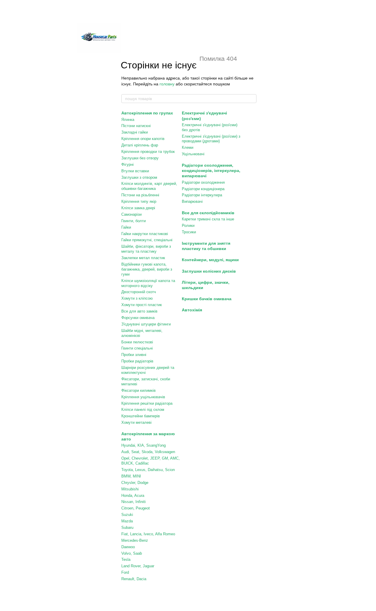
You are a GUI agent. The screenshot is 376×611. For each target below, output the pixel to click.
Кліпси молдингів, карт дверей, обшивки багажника (149, 186)
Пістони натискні (136, 126)
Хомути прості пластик (141, 305)
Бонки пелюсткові (137, 342)
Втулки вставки (135, 171)
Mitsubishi (130, 489)
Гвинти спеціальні (137, 348)
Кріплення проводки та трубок (148, 151)
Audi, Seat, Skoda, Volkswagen (148, 452)
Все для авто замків (139, 311)
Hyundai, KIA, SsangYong (143, 445)
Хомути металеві (136, 422)
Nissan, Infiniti (133, 501)
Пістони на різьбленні (140, 195)
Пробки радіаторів (137, 361)
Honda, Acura (132, 495)
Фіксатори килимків (138, 390)
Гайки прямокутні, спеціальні (146, 240)
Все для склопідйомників (208, 212)
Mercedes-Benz (134, 540)
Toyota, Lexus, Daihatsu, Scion (148, 469)
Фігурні (127, 164)
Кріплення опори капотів (142, 138)
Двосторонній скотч (138, 292)
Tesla (125, 559)
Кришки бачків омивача (206, 298)
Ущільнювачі (193, 154)
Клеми (187, 147)
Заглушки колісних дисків (209, 271)
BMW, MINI (131, 476)
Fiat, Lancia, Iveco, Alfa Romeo (148, 534)
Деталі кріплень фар (139, 145)
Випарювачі (192, 201)
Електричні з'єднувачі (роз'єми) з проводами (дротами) (211, 139)
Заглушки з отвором (139, 177)
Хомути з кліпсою (137, 298)
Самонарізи (131, 214)
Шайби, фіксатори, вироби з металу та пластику (146, 249)
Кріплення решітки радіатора (146, 403)
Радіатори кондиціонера (203, 189)
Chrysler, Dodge (134, 482)
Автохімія (192, 310)
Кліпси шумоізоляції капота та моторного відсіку (148, 283)
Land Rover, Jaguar (137, 566)
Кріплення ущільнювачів (143, 397)
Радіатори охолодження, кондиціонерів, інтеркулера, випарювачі (211, 170)
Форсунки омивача (138, 317)
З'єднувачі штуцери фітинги (146, 324)
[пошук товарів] (251, 98)
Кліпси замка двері (138, 208)
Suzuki (127, 514)
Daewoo (128, 547)
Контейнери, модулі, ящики (210, 259)
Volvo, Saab (131, 553)
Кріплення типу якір (138, 201)
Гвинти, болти (133, 221)
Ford (125, 572)
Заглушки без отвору (140, 158)
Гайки (126, 227)
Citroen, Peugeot (135, 508)
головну (167, 84)
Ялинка (127, 119)
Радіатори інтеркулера (202, 195)
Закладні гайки (134, 132)
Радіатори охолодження (203, 182)
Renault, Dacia (133, 579)
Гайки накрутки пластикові (144, 234)
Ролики (188, 225)
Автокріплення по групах (147, 113)
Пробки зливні (133, 354)
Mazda (127, 521)
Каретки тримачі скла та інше (208, 219)
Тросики (189, 232)
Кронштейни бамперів (140, 416)
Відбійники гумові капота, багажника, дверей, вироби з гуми (146, 269)
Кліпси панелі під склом (142, 409)
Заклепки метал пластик (143, 258)
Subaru (127, 527)
